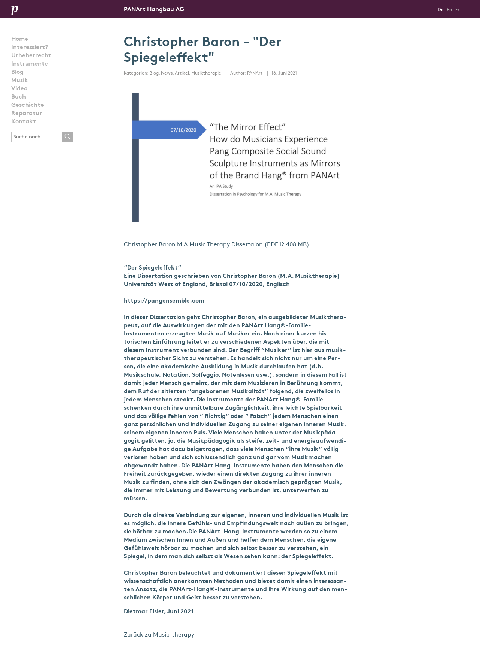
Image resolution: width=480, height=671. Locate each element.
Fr (457, 10)
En (449, 10)
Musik (19, 81)
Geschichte (27, 105)
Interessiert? (29, 48)
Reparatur (26, 114)
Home (19, 39)
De (440, 10)
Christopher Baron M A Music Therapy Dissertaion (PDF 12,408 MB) (216, 245)
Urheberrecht (31, 56)
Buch (18, 97)
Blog (17, 72)
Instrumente (29, 64)
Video (19, 89)
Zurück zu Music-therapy (159, 635)
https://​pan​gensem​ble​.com (164, 301)
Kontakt (23, 122)
